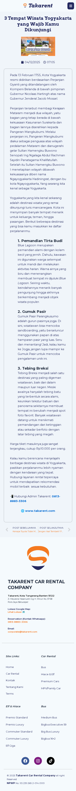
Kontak (10, 680)
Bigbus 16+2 (48, 738)
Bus (43, 667)
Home (10, 667)
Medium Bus (49, 717)
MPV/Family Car (51, 688)
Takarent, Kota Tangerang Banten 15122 (31, 595)
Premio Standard (17, 717)
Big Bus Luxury (50, 731)
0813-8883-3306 (18, 622)
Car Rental (12, 673)
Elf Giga (10, 745)
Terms (9, 693)
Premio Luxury (15, 724)
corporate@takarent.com (22, 631)
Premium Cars (50, 681)
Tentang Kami (14, 686)
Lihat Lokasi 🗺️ (16, 612)
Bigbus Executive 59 (53, 724)
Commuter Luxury (17, 738)
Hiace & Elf (47, 674)
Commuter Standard (19, 731)
